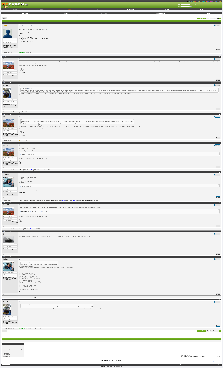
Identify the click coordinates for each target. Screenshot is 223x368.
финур (5, 85)
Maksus (21, 170)
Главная (15, 9)
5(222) (12, 47)
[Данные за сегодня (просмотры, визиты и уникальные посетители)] (217, 362)
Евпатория (21, 37)
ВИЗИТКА (21, 69)
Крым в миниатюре (24, 38)
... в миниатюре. (28, 37)
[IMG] (4, 353)
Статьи (96, 9)
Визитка (21, 33)
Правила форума (6, 356)
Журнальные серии (35, 15)
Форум (41, 9)
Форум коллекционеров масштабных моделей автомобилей (17, 15)
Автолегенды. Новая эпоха (47, 15)
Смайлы (4, 352)
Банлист (167, 9)
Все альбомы (130, 9)
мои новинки (22, 72)
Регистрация (25, 13)
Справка (66, 13)
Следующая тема (116, 335)
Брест (27, 41)
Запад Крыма (22, 39)
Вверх (219, 364)
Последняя (216, 18)
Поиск (208, 13)
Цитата (218, 49)
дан (20, 112)
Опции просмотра (214, 20)
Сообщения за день (160, 13)
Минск (31, 41)
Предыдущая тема (107, 335)
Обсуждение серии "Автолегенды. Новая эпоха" (64, 15)
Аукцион (69, 9)
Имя (179, 4)
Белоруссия (22, 41)
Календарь (104, 13)
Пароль (179, 6)
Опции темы (204, 20)
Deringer (6, 174)
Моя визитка (22, 192)
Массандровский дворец (42, 38)
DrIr (31, 200)
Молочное (29, 39)
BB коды (4, 351)
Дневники (201, 9)
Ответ (4, 18)
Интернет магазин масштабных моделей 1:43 (111, 366)
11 (210, 18)
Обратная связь (184, 364)
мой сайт (21, 71)
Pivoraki (53, 200)
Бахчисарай (32, 38)
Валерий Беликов (87, 200)
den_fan (6, 59)
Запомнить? (193, 4)
